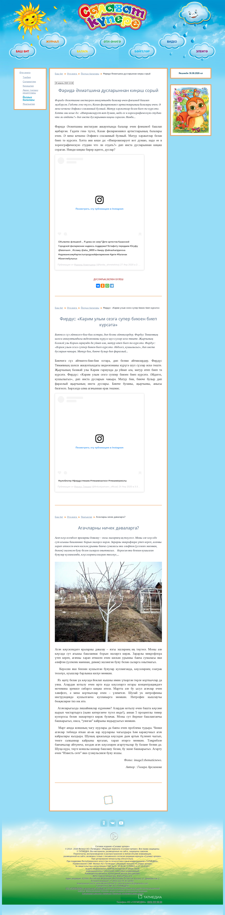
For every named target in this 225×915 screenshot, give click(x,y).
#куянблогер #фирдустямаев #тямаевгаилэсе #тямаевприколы (92, 480)
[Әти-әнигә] (112, 41)
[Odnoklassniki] (104, 826)
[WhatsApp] (107, 286)
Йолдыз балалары (29, 98)
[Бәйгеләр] (142, 51)
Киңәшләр (28, 86)
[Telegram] (112, 286)
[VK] (112, 826)
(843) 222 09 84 (154, 902)
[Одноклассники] (103, 286)
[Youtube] (121, 826)
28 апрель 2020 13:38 (64, 83)
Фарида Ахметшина (85, 264)
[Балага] (83, 51)
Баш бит (59, 74)
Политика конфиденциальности (127, 893)
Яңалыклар (29, 104)
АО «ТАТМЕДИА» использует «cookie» (85, 888)
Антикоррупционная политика (96, 893)
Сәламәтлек (29, 81)
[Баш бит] (23, 51)
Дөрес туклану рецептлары (30, 91)
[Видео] (172, 41)
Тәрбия (27, 77)
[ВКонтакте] (98, 286)
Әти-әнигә (24, 72)
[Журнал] (53, 41)
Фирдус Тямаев (82, 486)
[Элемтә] (202, 51)
